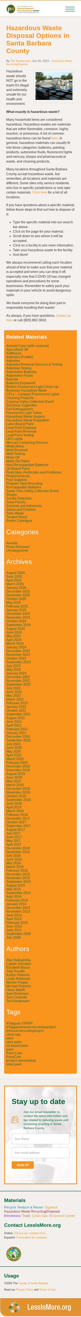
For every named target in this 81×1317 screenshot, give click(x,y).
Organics (51, 1207)
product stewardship (21, 1060)
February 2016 (17, 870)
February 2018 (17, 814)
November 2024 (18, 617)
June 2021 (14, 721)
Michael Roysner (18, 986)
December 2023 (18, 651)
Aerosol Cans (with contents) (27, 346)
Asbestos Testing (18, 368)
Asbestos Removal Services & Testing (34, 364)
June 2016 (14, 859)
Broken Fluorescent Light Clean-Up (32, 386)
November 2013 (18, 911)
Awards (11, 543)
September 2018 (18, 800)
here (54, 138)
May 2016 (13, 863)
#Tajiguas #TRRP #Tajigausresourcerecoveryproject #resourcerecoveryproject (31, 1027)
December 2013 (18, 907)
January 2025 (16, 610)
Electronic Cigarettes (21, 405)
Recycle (10, 1207)
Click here (39, 192)
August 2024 (15, 628)
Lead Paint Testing (20, 435)
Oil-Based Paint (17, 468)
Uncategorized (17, 550)
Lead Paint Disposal (21, 427)
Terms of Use (47, 1289)
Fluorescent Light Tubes (24, 413)
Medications (15, 446)
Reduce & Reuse (30, 1207)
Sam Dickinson (17, 993)
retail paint (14, 1064)
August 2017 (15, 829)
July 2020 (13, 744)
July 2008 (13, 937)
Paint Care (14, 1053)
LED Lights (14, 439)
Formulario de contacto (31, 1237)
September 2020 (18, 740)
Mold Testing (15, 453)
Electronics (12, 1216)
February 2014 (17, 900)
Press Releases (18, 547)
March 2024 (15, 643)
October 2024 (16, 621)
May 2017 (13, 841)
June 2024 (14, 632)
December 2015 (18, 874)
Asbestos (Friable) (19, 357)
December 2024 (18, 613)
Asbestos (13, 360)
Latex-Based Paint (19, 424)
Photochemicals (18, 476)
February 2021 (17, 729)
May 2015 (13, 889)
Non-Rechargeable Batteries (27, 465)
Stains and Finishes (21, 509)
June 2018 (14, 803)
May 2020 (13, 751)
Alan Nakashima (18, 960)
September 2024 (18, 625)
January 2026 (16, 587)
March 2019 (15, 785)
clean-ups (13, 1034)
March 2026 (15, 584)
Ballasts (12, 379)
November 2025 (18, 595)
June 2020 (14, 747)
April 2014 (13, 896)
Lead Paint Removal (21, 431)
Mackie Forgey (17, 982)
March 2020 (15, 759)
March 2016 (15, 867)
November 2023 (18, 654)
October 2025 (16, 599)
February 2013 (17, 922)
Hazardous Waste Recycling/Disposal (32, 1211)
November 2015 (18, 878)
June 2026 (14, 576)
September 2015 (18, 881)
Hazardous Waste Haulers (25, 416)
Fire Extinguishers (19, 409)
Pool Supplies (16, 480)
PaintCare (13, 1057)
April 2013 (13, 919)
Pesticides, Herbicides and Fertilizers (33, 472)
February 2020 (17, 762)
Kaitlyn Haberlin (18, 975)
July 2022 (13, 688)
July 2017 (13, 833)
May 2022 (13, 695)
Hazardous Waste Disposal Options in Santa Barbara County (38, 39)
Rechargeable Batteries (23, 487)
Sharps (11, 494)
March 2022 (15, 699)
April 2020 (13, 755)
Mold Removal (17, 450)
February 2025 (17, 606)
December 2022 (18, 677)
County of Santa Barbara (33, 1283)
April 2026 (13, 580)
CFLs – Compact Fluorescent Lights (32, 394)
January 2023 (16, 673)
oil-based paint (17, 1045)
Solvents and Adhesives (24, 506)
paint (10, 1049)
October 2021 (16, 710)
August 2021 (15, 718)
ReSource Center (62, 1216)
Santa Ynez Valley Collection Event (32, 491)
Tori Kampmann (20, 60)
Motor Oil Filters (17, 461)
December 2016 (18, 848)
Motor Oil (13, 457)
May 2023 (13, 669)
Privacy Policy (24, 1289)
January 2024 (16, 647)
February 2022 (17, 703)
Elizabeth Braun (18, 967)
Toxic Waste (15, 513)
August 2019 (15, 774)
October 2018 (16, 796)
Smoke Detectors (19, 498)
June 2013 (14, 915)
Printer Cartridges (19, 520)
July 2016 (13, 855)
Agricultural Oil (17, 349)
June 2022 (14, 692)
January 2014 (16, 904)
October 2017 (16, 822)
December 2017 (18, 818)
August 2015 (15, 885)
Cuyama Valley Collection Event (30, 401)
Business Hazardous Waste (26, 390)
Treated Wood (16, 517)
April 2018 (13, 807)
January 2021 (16, 733)
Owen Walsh (15, 990)
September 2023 (18, 662)
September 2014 (18, 893)
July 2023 (13, 666)
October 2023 (16, 658)
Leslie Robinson (18, 978)
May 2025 (13, 602)
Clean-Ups (40, 1216)
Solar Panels (15, 502)
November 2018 (18, 792)
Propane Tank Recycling (24, 483)
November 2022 (18, 680)
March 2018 (15, 811)
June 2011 (14, 930)
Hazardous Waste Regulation (27, 420)
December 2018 (18, 788)
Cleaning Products (20, 398)
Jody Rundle (15, 971)
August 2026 (15, 573)
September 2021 (18, 714)
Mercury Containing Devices (27, 442)
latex (9, 1038)
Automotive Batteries (21, 372)
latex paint (13, 1042)
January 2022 (16, 707)
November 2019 (18, 770)
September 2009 (18, 934)
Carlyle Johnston (18, 964)
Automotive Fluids (19, 375)
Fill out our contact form (29, 1233)
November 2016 (18, 852)
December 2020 (18, 736)
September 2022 (18, 684)
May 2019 (13, 781)
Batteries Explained (20, 383)
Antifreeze (13, 353)
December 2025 (18, 591)
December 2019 (18, 766)
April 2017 (13, 844)
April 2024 (13, 640)
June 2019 (14, 777)
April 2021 (13, 725)
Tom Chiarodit (16, 997)
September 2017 (18, 826)
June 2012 (14, 926)
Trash (26, 1216)
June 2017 (14, 837)
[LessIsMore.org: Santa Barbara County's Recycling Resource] (22, 8)
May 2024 (13, 636)
